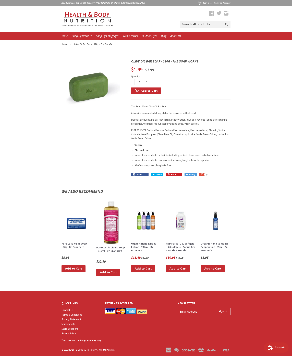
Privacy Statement (71, 319)
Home (64, 36)
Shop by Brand (81, 36)
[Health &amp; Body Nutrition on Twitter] (218, 14)
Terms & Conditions (72, 314)
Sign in (206, 3)
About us (175, 36)
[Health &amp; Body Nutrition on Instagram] (226, 14)
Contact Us (68, 310)
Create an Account (221, 3)
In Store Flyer (149, 36)
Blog (163, 36)
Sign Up (223, 311)
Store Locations (70, 328)
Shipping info (68, 324)
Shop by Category (106, 36)
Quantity (135, 76)
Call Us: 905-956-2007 (85, 3)
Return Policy (69, 333)
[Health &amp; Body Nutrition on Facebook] (211, 14)
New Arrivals (130, 36)
